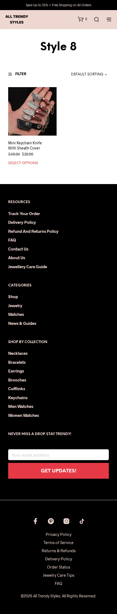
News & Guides (22, 323)
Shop (13, 296)
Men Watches (20, 406)
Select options (23, 163)
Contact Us (18, 248)
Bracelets (17, 362)
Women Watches (23, 415)
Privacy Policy (59, 534)
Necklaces (17, 353)
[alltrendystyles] (82, 521)
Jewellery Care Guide (27, 266)
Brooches (17, 379)
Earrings (16, 370)
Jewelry (15, 305)
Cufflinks (16, 388)
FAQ (12, 239)
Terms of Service (58, 542)
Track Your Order (24, 213)
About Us (16, 257)
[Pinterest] (51, 521)
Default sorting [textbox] (87, 74)
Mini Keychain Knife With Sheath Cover (25, 145)
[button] (82, 19)
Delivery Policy (22, 222)
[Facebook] (35, 521)
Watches (16, 314)
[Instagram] (66, 521)
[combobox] (84, 74)
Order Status (58, 566)
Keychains (17, 397)
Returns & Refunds (59, 550)
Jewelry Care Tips (58, 575)
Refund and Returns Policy (33, 231)
